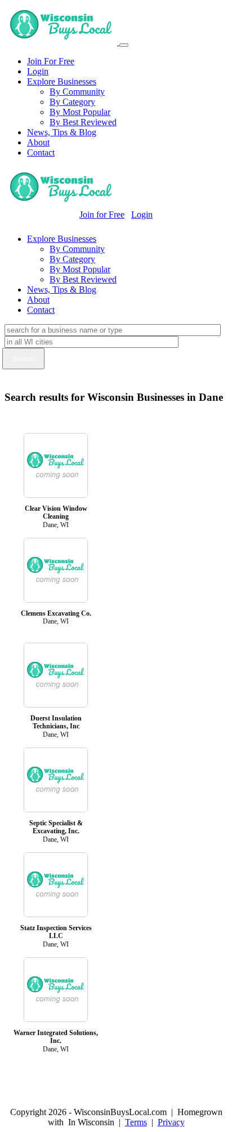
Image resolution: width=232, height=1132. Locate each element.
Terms (136, 1122)
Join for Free (101, 214)
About (38, 142)
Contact (41, 152)
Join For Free (50, 61)
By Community (77, 91)
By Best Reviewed (83, 122)
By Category (72, 102)
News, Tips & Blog (61, 132)
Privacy (171, 1122)
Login (37, 71)
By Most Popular (80, 112)
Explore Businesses (61, 81)
